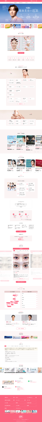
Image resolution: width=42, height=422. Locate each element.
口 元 (11, 49)
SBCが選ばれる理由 (29, 402)
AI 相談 (31, 1)
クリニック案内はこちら (29, 397)
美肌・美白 (17, 47)
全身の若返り (26, 38)
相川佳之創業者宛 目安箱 (7, 405)
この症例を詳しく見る (21, 278)
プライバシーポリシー (19, 419)
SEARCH (34, 1)
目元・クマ (10, 40)
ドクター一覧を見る (21, 328)
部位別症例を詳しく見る (4, 280)
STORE (32, 1)
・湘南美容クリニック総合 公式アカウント (19, 382)
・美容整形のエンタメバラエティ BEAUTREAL (20, 389)
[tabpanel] (9, 26)
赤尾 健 (16, 272)
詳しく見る (13, 325)
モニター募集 (6, 402)
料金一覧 (17, 397)
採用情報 (28, 405)
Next (29, 266)
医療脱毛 (29, 49)
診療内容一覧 (6, 397)
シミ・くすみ (18, 42)
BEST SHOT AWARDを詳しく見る (37, 278)
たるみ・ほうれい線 (10, 47)
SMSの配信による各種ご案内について (25, 419)
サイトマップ (14, 419)
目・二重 (11, 38)
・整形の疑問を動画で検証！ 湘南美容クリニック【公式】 (20, 388)
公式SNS (28, 349)
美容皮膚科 (15, 2)
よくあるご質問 (17, 405)
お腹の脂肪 (30, 44)
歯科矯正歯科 (20, 2)
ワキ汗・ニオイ (30, 40)
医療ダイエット (31, 42)
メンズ (31, 2)
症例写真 (17, 402)
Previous (13, 266)
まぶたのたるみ (18, 40)
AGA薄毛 (26, 2)
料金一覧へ (21, 231)
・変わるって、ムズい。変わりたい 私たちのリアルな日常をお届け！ (7, 388)
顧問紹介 (6, 408)
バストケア (24, 42)
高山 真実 (33, 270)
